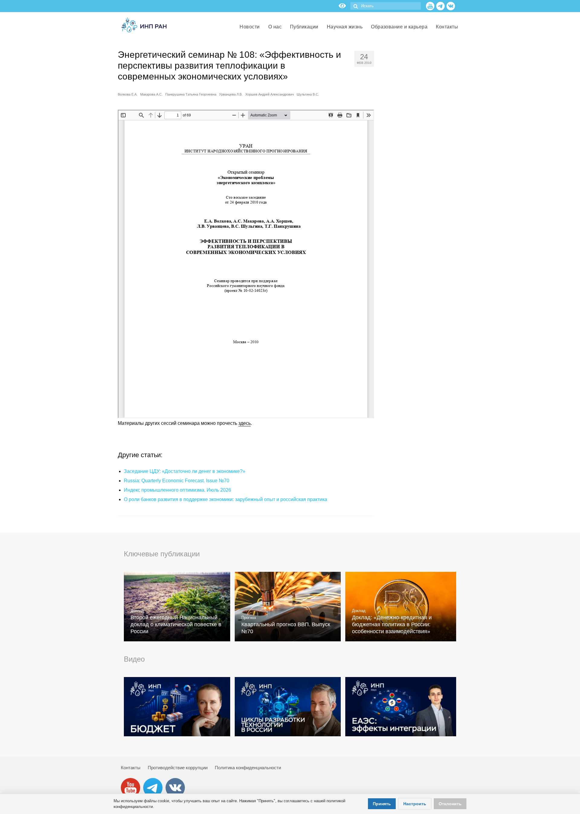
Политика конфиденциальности (248, 767)
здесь (244, 423)
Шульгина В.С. (308, 94)
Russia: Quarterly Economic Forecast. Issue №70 (176, 480)
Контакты (130, 767)
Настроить (414, 803)
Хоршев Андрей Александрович (269, 94)
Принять (382, 803)
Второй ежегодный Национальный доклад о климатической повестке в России (175, 624)
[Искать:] (385, 6)
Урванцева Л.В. (231, 94)
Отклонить (450, 803)
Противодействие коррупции (178, 767)
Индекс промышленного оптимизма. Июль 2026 (177, 490)
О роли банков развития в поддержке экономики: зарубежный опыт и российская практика (225, 499)
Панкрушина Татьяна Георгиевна (190, 94)
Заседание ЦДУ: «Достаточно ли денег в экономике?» (184, 471)
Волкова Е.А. (127, 94)
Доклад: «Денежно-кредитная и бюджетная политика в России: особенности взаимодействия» (392, 624)
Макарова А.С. (151, 94)
